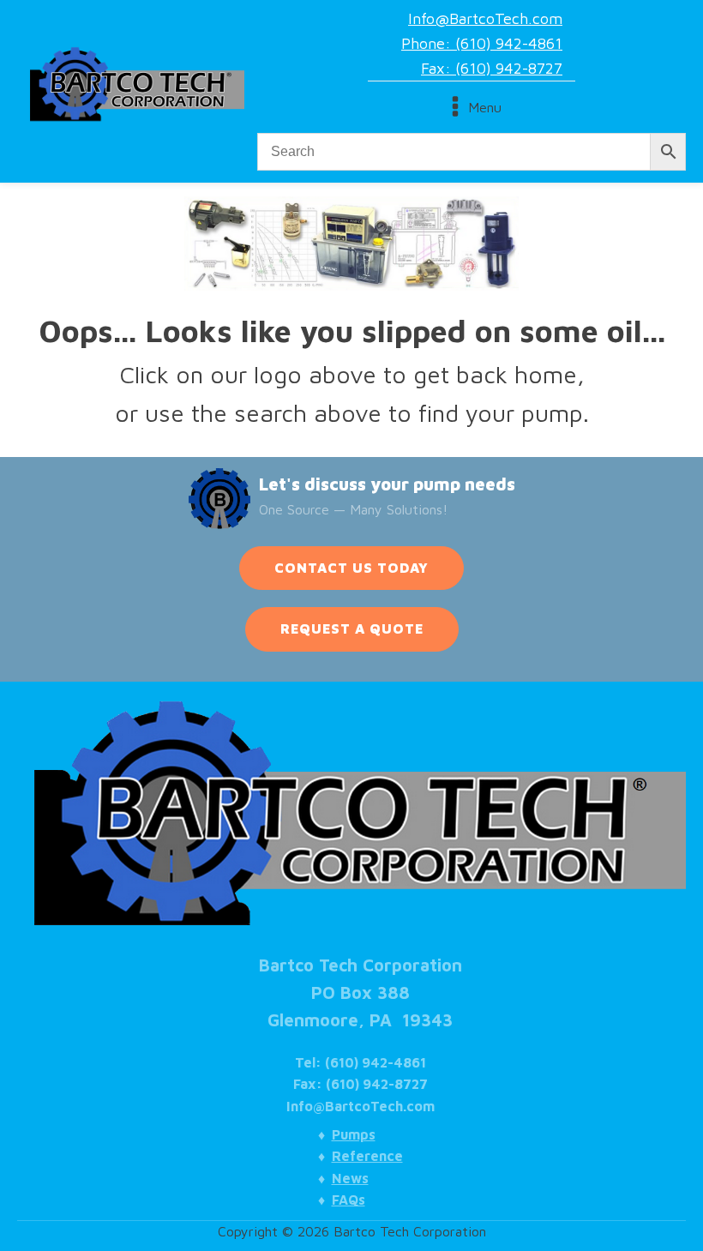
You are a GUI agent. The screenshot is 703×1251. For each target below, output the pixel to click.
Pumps (354, 1134)
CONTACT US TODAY (351, 567)
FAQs (348, 1199)
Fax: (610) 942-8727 (491, 68)
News (350, 1178)
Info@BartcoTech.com (485, 18)
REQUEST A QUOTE (352, 628)
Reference (367, 1156)
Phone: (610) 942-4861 (481, 43)
